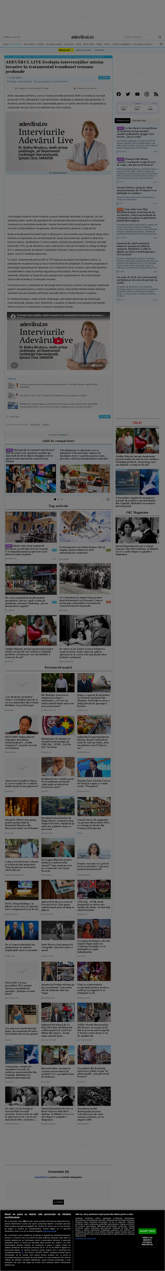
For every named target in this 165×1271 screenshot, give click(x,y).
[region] (82, 1240)
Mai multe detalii (49, 1231)
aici (22, 1252)
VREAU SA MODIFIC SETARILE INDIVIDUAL (147, 1241)
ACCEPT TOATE (147, 1231)
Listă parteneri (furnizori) (85, 1238)
